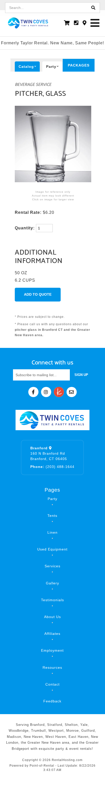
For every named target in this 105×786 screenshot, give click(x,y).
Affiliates (52, 634)
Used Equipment (52, 549)
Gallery (52, 583)
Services (52, 566)
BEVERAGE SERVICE (33, 84)
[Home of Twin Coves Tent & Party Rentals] (52, 420)
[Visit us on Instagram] (46, 392)
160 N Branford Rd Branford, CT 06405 (48, 453)
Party (52, 499)
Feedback (52, 701)
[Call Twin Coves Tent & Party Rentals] (76, 22)
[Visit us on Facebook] (33, 392)
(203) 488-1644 (52, 467)
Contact (52, 684)
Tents (52, 516)
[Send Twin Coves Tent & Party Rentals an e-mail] (72, 392)
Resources (52, 667)
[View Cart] (67, 22)
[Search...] (93, 8)
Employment (52, 650)
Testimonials (52, 600)
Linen (52, 532)
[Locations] (85, 22)
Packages (78, 65)
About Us (52, 617)
